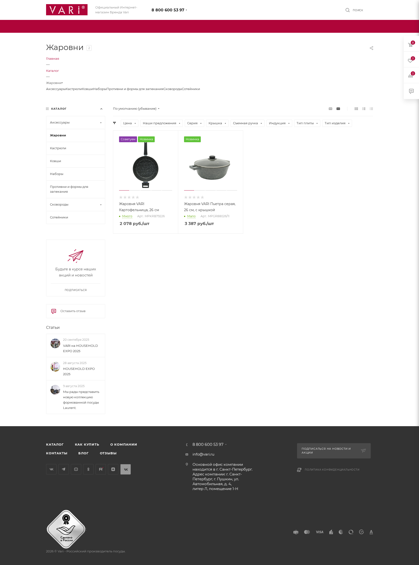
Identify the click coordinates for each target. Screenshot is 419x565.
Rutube (101, 469)
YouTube (76, 469)
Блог (83, 453)
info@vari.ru (203, 454)
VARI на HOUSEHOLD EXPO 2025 (80, 348)
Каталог (55, 444)
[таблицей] (371, 109)
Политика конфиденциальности (332, 469)
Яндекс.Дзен (113, 469)
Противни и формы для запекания (134, 89)
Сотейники (191, 89)
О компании (123, 444)
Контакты (56, 453)
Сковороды (172, 89)
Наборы (99, 89)
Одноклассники (88, 469)
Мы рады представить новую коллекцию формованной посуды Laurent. (81, 400)
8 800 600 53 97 (168, 10)
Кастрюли (74, 89)
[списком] (364, 109)
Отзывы (108, 453)
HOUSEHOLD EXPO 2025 (79, 371)
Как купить (87, 444)
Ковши (87, 89)
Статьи (53, 327)
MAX (125, 469)
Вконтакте (51, 469)
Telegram (63, 469)
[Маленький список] (330, 109)
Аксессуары (56, 89)
